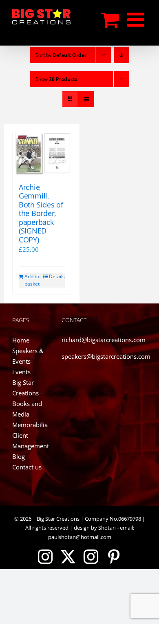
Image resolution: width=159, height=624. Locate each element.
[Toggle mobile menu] (137, 19)
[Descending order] (122, 55)
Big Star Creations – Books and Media (28, 398)
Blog (18, 456)
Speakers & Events (28, 356)
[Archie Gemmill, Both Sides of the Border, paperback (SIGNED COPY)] (42, 153)
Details (57, 276)
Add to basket (32, 280)
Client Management (30, 440)
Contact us (27, 467)
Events (21, 372)
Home (20, 340)
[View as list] (86, 99)
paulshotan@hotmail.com (79, 537)
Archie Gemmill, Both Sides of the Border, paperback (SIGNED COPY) (41, 213)
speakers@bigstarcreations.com (106, 356)
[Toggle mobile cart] (110, 19)
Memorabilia (30, 425)
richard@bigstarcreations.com (104, 340)
